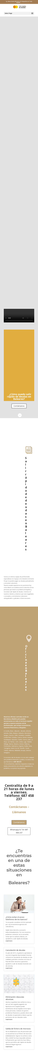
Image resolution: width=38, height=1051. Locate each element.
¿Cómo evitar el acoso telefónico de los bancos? (16, 918)
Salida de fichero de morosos (18, 1028)
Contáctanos (19, 406)
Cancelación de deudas (15, 950)
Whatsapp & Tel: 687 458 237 (19, 831)
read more (9, 941)
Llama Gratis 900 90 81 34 (14, 1)
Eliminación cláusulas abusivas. (15, 998)
